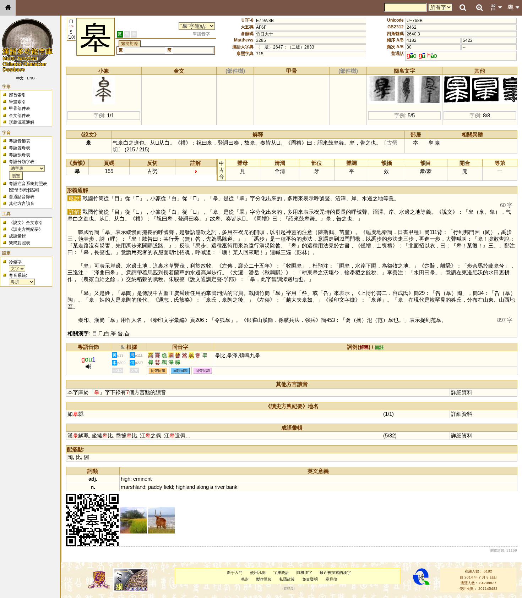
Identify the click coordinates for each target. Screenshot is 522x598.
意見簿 (331, 579)
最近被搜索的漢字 (335, 572)
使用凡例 (258, 572)
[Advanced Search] (479, 7)
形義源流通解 (21, 122)
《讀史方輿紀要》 (26, 229)
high (125, 479)
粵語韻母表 (19, 154)
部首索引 (17, 95)
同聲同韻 (158, 371)
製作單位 (264, 579)
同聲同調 (203, 371)
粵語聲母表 (19, 147)
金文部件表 (19, 115)
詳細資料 (461, 392)
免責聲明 (310, 579)
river (219, 487)
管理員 (288, 589)
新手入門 (235, 572)
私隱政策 (287, 579)
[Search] (463, 8)
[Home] (8, 8)
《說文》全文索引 (26, 222)
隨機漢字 (304, 572)
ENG (31, 78)
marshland (133, 487)
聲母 (14, 190)
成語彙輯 (17, 236)
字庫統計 (281, 572)
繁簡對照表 (19, 242)
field (168, 487)
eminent (142, 479)
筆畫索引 (17, 101)
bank (232, 487)
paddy (155, 487)
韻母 (24, 190)
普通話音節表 (21, 196)
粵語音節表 (19, 141)
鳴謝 (245, 579)
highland (185, 487)
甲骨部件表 (19, 108)
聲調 (33, 190)
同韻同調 (180, 371)
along (202, 487)
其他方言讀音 (21, 203)
